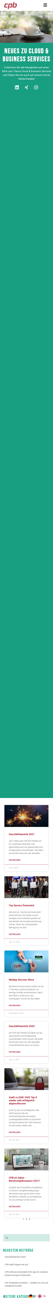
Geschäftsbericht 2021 (22, 834)
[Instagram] (36, 87)
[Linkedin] (17, 87)
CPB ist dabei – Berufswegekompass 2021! (24, 1179)
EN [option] (44, 1296)
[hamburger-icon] (45, 5)
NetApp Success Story (21, 979)
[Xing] (26, 87)
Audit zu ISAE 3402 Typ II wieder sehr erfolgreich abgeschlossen (23, 1100)
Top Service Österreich (21, 905)
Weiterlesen (14, 860)
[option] (42, 1296)
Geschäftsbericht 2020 (22, 1026)
